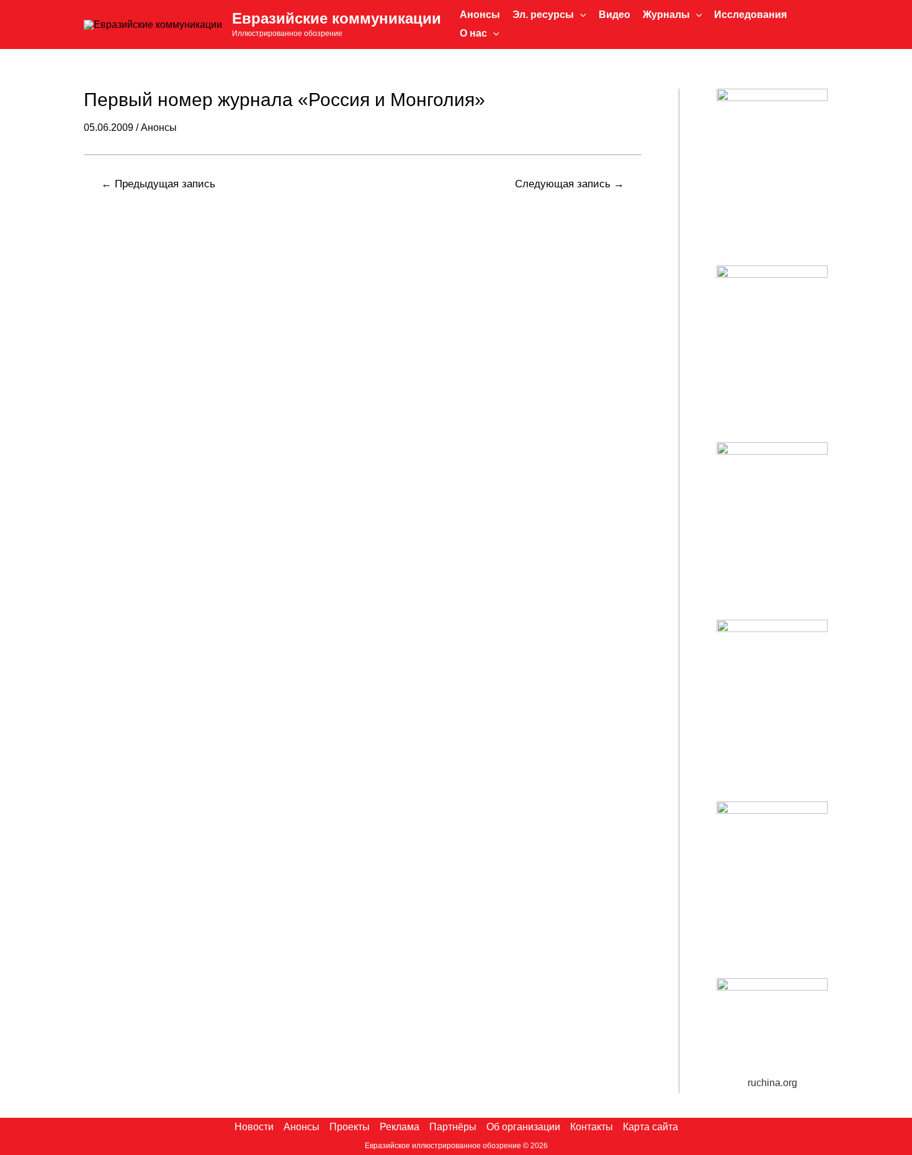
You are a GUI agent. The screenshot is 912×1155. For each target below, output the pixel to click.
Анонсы (480, 14)
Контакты (591, 1127)
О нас (473, 33)
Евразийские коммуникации (336, 18)
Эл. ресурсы (543, 14)
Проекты (349, 1127)
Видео (614, 14)
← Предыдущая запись (158, 184)
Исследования (750, 14)
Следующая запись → (569, 184)
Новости (254, 1127)
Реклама (399, 1127)
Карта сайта (650, 1127)
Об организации (523, 1127)
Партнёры (452, 1127)
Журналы (666, 14)
